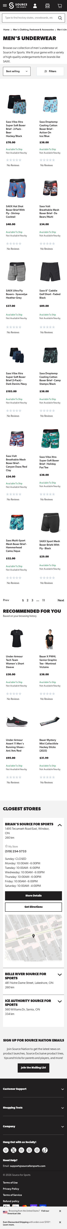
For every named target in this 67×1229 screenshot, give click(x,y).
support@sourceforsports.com (27, 1165)
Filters (52, 71)
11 (43, 600)
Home (6, 29)
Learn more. (9, 1224)
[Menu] (5, 6)
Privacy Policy (11, 1188)
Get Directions (34, 907)
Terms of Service (12, 1194)
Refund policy (11, 1201)
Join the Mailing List (33, 1067)
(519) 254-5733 (15, 851)
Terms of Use (10, 1182)
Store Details (33, 895)
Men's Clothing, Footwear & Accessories (33, 29)
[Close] (60, 1211)
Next (61, 600)
